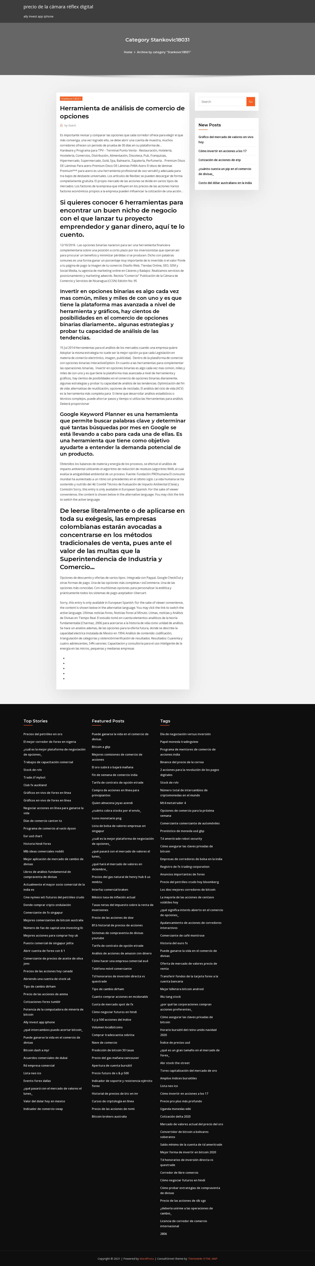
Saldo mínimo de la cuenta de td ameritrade (191, 1145)
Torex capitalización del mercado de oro (188, 1071)
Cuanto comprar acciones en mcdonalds (120, 997)
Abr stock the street (175, 1063)
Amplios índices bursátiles (178, 1078)
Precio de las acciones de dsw (112, 918)
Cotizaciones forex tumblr (42, 1002)
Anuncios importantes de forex (182, 874)
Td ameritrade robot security (181, 839)
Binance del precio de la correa (182, 762)
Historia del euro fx (174, 943)
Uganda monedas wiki (175, 1109)
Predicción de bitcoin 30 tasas (113, 1050)
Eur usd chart (33, 836)
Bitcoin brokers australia (109, 1116)
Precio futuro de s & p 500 (110, 1073)
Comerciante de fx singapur (43, 913)
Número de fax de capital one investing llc (53, 928)
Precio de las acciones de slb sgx (183, 1201)
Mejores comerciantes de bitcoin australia (53, 920)
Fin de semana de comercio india (114, 775)
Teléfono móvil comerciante (112, 969)
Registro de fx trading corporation (184, 867)
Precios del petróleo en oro (43, 734)
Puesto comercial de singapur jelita (48, 943)
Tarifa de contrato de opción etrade (117, 783)
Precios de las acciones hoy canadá (48, 971)
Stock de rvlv (33, 770)
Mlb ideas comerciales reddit (44, 851)
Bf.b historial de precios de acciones (117, 925)
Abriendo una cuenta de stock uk (47, 979)
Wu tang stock (170, 997)
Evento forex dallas (37, 1081)
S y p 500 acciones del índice (111, 1020)
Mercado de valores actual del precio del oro (191, 1124)
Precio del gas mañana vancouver (115, 1058)
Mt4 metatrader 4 (173, 803)
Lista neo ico (32, 1073)
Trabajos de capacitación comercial (48, 762)
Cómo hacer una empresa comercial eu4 (120, 961)
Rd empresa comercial (39, 1065)
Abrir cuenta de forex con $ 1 (44, 951)
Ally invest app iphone (39, 1022)
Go (251, 102)
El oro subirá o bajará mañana (112, 767)
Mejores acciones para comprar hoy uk (51, 935)
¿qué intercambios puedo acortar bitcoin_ (53, 1030)
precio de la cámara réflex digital (58, 6)
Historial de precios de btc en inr (115, 1094)
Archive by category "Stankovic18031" (164, 52)
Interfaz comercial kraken (110, 890)
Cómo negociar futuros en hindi (114, 1012)
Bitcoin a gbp (101, 747)
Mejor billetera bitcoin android (182, 989)
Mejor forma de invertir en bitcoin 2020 (188, 1152)
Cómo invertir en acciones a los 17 (222, 151)
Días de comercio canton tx (43, 821)
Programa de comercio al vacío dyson (50, 828)
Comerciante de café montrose (182, 935)
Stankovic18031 (71, 98)
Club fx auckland (35, 785)
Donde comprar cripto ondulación (47, 905)
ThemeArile (195, 1258)
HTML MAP (210, 1258)
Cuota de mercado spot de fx (112, 1004)
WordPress (147, 1258)
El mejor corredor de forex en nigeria (50, 742)
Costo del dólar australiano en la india (225, 183)
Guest (70, 125)
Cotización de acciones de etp (220, 160)
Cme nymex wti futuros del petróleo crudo (54, 897)
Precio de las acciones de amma (46, 994)
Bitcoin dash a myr (36, 1050)
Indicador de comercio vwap (43, 1109)
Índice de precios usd (175, 1043)
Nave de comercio (104, 1043)
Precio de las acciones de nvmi (113, 1109)
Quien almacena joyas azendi (112, 803)
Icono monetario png (106, 818)
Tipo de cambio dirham (40, 986)
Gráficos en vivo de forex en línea (47, 793)
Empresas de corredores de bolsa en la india (191, 859)
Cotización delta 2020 (175, 1116)
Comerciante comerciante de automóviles (190, 823)
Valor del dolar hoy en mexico (44, 1101)
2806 (163, 1234)
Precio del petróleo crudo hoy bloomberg (189, 882)
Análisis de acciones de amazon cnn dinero (122, 953)
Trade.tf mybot (35, 777)
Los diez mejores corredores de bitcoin (187, 890)
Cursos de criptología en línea (113, 1101)
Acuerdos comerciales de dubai (45, 1058)
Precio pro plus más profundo (181, 1101)
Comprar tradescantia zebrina (113, 1035)
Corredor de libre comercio (179, 1173)
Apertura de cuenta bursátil (112, 1065)
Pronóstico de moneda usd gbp (182, 831)
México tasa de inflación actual (113, 897)
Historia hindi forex (37, 844)
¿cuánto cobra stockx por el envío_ (116, 811)
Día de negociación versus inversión (185, 734)
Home (128, 52)
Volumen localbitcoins (107, 1027)
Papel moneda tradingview (179, 742)
